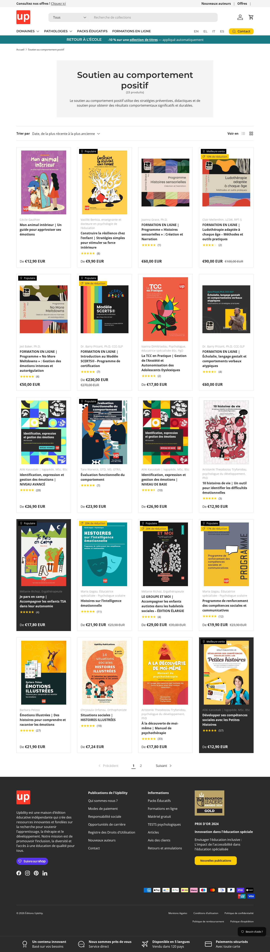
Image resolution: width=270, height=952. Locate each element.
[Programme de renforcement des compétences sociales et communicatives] (226, 554)
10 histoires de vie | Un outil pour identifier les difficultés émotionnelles (224, 488)
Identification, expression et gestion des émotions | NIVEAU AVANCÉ (42, 479)
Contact (94, 848)
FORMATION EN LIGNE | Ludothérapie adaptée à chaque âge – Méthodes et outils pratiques (222, 232)
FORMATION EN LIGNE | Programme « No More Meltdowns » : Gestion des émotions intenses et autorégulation (40, 361)
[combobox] (133, 17)
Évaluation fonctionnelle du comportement (103, 477)
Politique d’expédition (242, 921)
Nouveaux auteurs (216, 3)
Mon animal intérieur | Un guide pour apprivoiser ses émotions (41, 230)
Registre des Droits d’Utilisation (111, 832)
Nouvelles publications (215, 860)
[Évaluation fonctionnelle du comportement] (104, 432)
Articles (153, 832)
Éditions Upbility (34, 913)
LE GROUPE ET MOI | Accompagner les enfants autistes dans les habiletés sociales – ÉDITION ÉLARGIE (163, 603)
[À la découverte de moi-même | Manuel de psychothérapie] (165, 673)
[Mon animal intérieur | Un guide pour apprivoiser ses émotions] (44, 182)
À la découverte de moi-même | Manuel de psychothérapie (160, 728)
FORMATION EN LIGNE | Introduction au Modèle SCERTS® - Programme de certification (100, 358)
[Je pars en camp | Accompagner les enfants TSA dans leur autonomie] (44, 554)
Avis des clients (159, 840)
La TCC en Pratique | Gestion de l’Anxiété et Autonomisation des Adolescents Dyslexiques (164, 363)
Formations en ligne (162, 808)
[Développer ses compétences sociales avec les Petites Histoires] (226, 673)
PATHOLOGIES (56, 31)
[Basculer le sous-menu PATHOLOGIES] (70, 31)
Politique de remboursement (208, 921)
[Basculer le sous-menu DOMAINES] (37, 31)
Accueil (20, 49)
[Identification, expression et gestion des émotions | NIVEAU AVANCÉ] (44, 432)
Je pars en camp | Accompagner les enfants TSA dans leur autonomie (43, 601)
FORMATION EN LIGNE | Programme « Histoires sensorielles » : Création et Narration (162, 232)
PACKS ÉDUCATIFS (92, 31)
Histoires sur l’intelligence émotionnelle (101, 603)
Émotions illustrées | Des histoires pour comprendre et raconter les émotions (43, 720)
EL (205, 31)
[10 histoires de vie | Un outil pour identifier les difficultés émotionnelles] (226, 432)
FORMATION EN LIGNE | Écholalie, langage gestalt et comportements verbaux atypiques (224, 358)
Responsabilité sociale (104, 816)
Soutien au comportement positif (46, 49)
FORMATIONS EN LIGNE (131, 31)
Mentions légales (177, 913)
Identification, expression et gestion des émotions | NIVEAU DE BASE (164, 479)
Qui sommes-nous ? (103, 801)
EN (196, 31)
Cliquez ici (58, 3)
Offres (242, 3)
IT (213, 31)
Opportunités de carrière (107, 824)
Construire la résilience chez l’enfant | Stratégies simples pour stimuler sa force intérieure (103, 240)
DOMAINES (25, 31)
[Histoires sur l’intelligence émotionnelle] (104, 554)
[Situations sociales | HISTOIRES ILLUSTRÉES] (104, 673)
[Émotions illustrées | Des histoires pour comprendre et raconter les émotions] (44, 673)
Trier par (23, 133)
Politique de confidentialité (239, 913)
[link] (108, 765)
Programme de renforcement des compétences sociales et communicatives (225, 605)
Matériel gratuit (159, 816)
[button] (251, 17)
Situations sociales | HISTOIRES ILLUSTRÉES (98, 717)
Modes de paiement (103, 808)
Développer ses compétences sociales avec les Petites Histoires (224, 720)
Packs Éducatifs (159, 801)
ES (222, 31)
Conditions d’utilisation (206, 913)
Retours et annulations (165, 848)
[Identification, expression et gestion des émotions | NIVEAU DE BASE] (165, 432)
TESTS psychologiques (164, 824)
